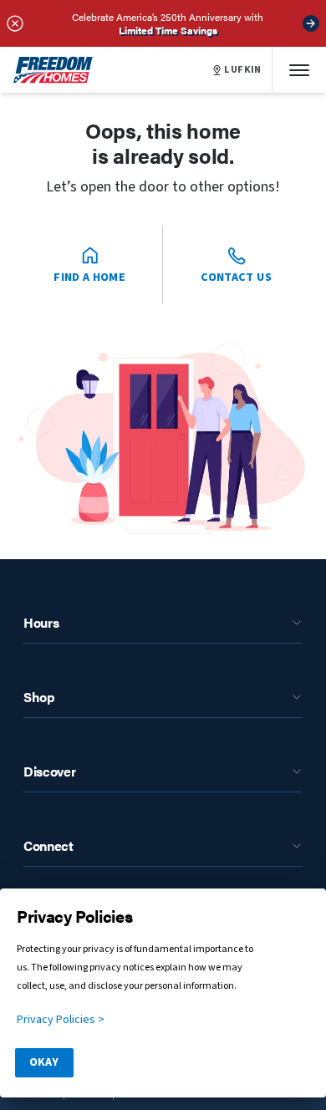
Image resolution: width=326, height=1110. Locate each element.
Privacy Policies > (60, 1019)
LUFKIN (243, 70)
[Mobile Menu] (299, 70)
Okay (44, 1062)
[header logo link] (53, 69)
